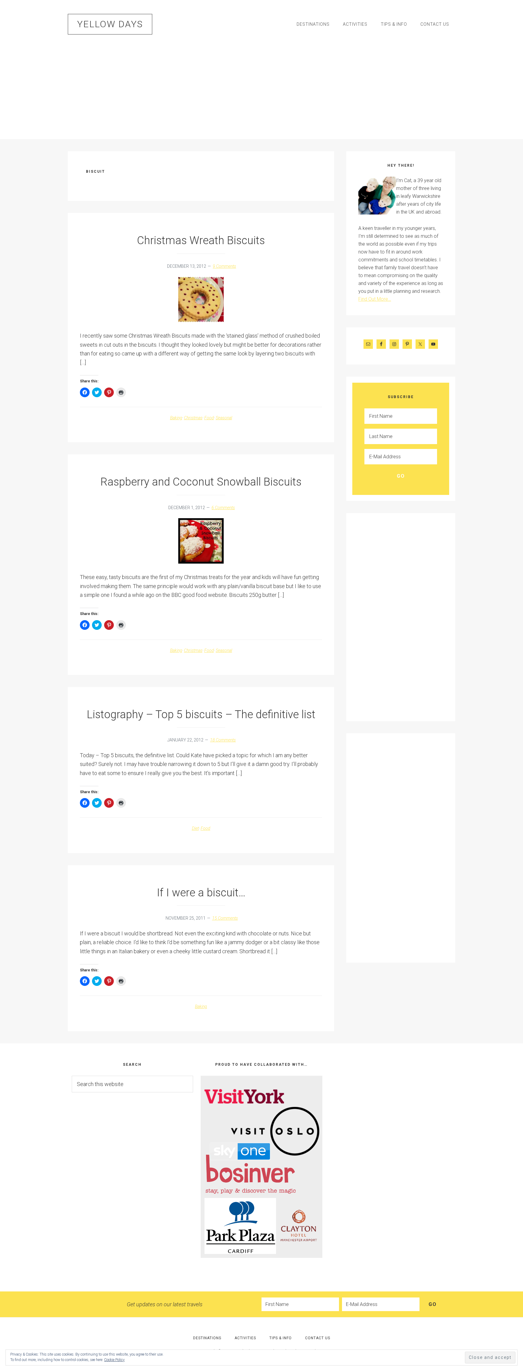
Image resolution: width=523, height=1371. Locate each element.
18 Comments (223, 740)
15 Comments (225, 918)
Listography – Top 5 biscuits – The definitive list (201, 714)
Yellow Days (110, 24)
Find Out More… (374, 299)
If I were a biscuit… (201, 892)
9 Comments (224, 266)
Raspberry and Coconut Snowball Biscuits (200, 482)
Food (209, 417)
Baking (176, 417)
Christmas (193, 417)
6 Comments (223, 507)
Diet (195, 828)
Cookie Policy (114, 1360)
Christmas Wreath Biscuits (201, 240)
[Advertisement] (261, 87)
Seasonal (224, 417)
